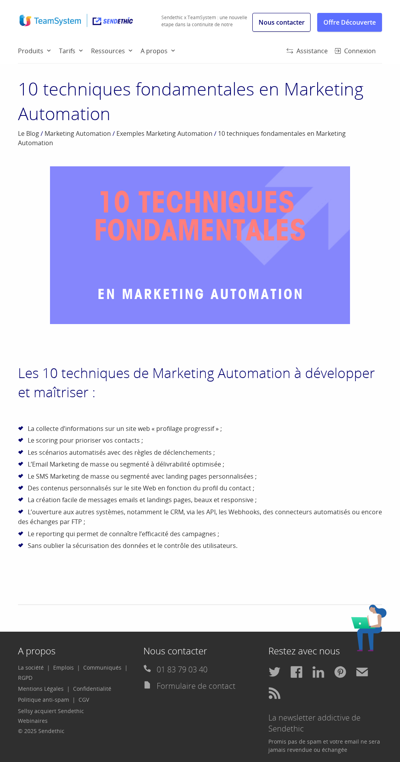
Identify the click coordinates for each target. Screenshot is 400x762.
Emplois (63, 667)
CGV (84, 699)
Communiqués (102, 667)
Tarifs (67, 51)
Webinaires (33, 720)
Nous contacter (282, 22)
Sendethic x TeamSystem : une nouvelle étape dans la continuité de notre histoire (204, 24)
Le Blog (28, 133)
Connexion (360, 51)
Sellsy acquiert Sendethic (51, 711)
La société (31, 667)
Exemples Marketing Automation (164, 133)
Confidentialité (92, 688)
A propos (154, 51)
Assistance (312, 51)
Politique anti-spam (43, 699)
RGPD (25, 677)
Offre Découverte (349, 22)
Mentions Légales (41, 688)
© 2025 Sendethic (41, 731)
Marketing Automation (78, 133)
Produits (30, 51)
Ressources (108, 51)
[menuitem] (38, 50)
